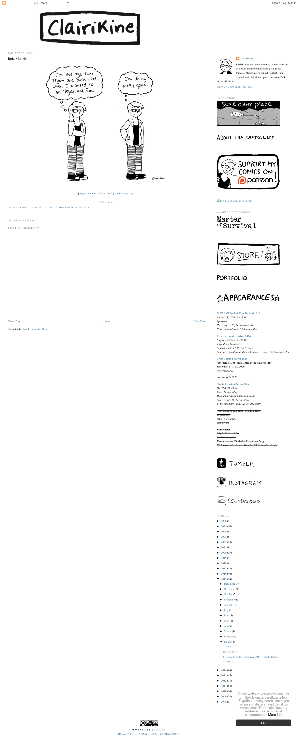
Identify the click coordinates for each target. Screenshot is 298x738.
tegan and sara (66, 207)
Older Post (199, 321)
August (228, 605)
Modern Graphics (226, 437)
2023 (224, 537)
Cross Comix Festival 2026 (232, 358)
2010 (224, 691)
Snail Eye (225, 414)
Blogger (158, 729)
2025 (224, 526)
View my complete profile (234, 87)
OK (263, 722)
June (227, 615)
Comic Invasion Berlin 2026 (233, 384)
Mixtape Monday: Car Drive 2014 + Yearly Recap (250, 657)
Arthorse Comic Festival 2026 (234, 336)
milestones (46, 207)
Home (107, 321)
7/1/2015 (228, 662)
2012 (224, 680)
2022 (224, 542)
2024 (224, 531)
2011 (224, 686)
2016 (224, 573)
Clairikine (247, 58)
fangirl (24, 207)
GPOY (34, 207)
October (228, 594)
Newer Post (14, 321)
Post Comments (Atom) (35, 329)
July (226, 610)
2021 (224, 547)
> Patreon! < (106, 202)
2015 (224, 579)
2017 (224, 568)
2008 (224, 701)
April (227, 626)
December (230, 583)
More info (275, 714)
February (229, 636)
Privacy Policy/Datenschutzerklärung (149, 734)
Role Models (230, 651)
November (230, 589)
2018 (224, 563)
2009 (224, 696)
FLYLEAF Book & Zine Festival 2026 (238, 313)
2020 (224, 552)
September (230, 599)
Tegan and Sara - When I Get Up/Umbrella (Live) (106, 193)
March (228, 631)
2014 (224, 670)
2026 (224, 521)
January (228, 642)
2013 (224, 675)
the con (84, 207)
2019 (224, 558)
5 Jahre (227, 646)
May (227, 620)
